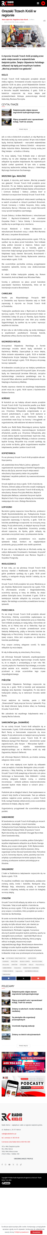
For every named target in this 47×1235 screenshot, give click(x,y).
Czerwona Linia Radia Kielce (11, 1142)
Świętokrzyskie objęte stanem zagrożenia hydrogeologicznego (26, 111)
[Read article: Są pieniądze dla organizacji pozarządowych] (6, 1019)
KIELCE (31, 964)
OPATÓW (14, 964)
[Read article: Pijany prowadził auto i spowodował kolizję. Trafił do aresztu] (6, 121)
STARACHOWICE (8, 971)
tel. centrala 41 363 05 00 (10, 1138)
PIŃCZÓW (14, 961)
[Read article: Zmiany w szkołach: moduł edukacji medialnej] (6, 1011)
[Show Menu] (38, 3)
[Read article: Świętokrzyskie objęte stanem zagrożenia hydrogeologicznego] (6, 112)
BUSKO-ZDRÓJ (25, 961)
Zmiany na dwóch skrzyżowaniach (26, 1034)
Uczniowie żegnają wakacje (23, 1026)
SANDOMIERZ (7, 968)
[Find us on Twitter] (13, 1164)
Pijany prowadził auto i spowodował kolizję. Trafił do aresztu (28, 120)
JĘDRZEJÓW (32, 958)
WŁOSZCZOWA (37, 961)
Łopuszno (19, 971)
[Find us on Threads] (17, 1164)
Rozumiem (36, 1232)
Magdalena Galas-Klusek (20, 19)
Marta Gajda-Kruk (7, 19)
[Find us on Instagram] (5, 1164)
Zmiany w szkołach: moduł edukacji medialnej (27, 1009)
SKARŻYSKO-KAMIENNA (31, 968)
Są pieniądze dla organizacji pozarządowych (23, 1018)
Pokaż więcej (23, 129)
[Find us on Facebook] (2, 1164)
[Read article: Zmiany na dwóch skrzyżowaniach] (6, 1036)
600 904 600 (25, 1142)
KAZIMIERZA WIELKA (31, 971)
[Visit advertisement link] (23, 1062)
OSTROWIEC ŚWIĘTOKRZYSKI (16, 958)
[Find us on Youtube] (9, 1164)
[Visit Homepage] (8, 3)
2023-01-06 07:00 (9, 22)
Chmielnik (17, 968)
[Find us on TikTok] (21, 1164)
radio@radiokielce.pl (9, 1134)
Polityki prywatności (21, 1232)
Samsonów (6, 974)
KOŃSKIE (6, 961)
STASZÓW (23, 964)
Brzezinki (6, 964)
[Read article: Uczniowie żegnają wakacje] (6, 1028)
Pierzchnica (40, 964)
